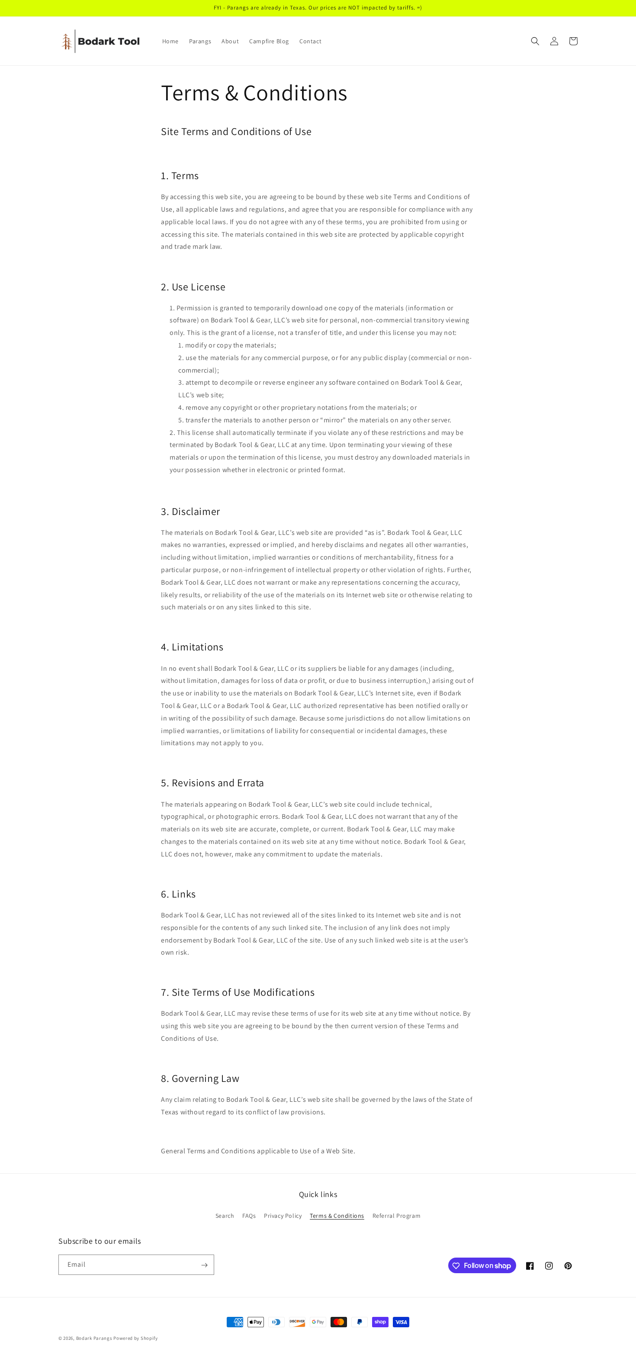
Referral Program (397, 1215)
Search (224, 1215)
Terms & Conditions (337, 1215)
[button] (535, 41)
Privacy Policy (283, 1215)
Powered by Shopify (135, 1338)
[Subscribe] (204, 1265)
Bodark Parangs (94, 1338)
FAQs (249, 1215)
